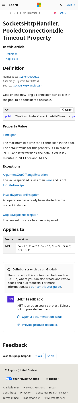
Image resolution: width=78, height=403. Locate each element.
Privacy (24, 392)
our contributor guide (46, 287)
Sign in (71, 4)
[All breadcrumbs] (6, 13)
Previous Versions (34, 387)
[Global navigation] (3, 5)
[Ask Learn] (55, 13)
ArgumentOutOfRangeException (25, 175)
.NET (15, 13)
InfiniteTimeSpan (14, 185)
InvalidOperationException (21, 195)
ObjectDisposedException (20, 215)
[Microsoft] (39, 5)
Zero (49, 180)
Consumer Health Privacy (51, 392)
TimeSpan (10, 135)
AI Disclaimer (11, 387)
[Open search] (61, 5)
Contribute (9, 392)
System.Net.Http (29, 76)
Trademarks (30, 398)
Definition (12, 54)
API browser (30, 13)
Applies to (12, 58)
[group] (39, 117)
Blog (52, 387)
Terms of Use (11, 398)
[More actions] (72, 13)
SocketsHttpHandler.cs (26, 85)
